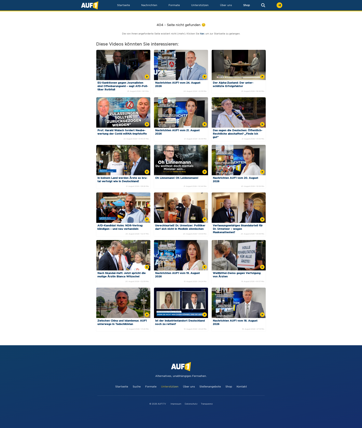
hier (202, 34)
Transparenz (207, 404)
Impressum (176, 404)
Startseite (121, 386)
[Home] (90, 5)
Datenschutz (191, 404)
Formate (151, 386)
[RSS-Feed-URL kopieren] (3, 423)
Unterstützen (169, 386)
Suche (137, 386)
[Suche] (263, 5)
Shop (246, 5)
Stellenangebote (210, 386)
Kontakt (242, 386)
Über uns (189, 386)
